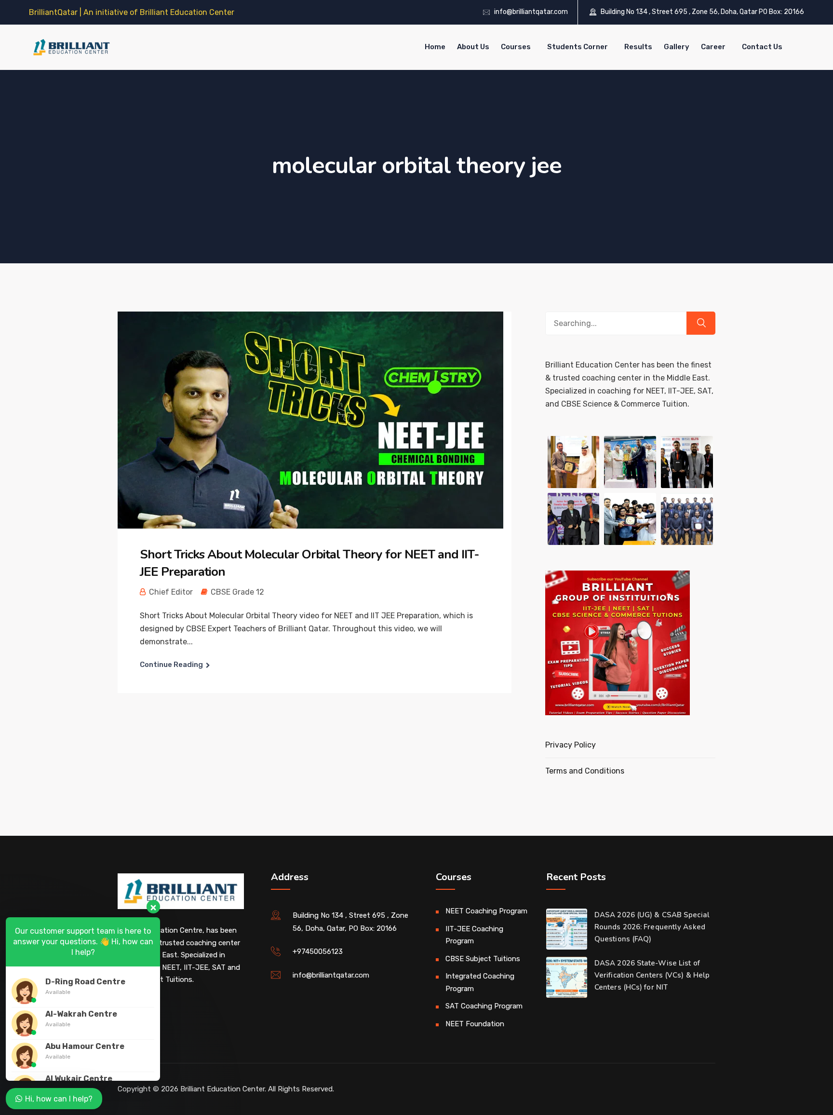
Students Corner (577, 46)
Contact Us (762, 46)
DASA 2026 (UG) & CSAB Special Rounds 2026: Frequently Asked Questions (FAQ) (652, 927)
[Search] (700, 323)
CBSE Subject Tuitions (482, 958)
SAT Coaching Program (484, 1006)
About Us (473, 46)
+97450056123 (318, 951)
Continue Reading (171, 664)
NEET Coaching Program (486, 911)
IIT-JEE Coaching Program (474, 935)
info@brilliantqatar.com (531, 12)
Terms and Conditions (584, 770)
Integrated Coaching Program (479, 982)
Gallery (676, 46)
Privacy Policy (570, 744)
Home (435, 46)
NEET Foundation (474, 1024)
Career (713, 46)
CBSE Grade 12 (237, 592)
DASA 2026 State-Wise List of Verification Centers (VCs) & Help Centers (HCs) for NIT (652, 975)
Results (638, 46)
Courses (516, 46)
